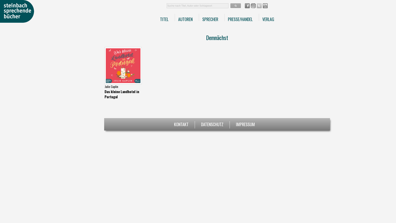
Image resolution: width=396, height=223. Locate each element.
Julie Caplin (111, 86)
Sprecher (210, 19)
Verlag (268, 19)
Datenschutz (212, 123)
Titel (164, 19)
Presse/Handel (240, 19)
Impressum (245, 123)
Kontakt (181, 123)
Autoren (185, 19)
